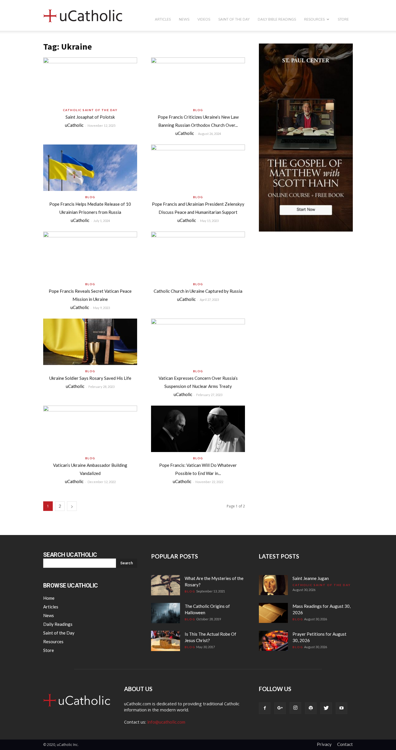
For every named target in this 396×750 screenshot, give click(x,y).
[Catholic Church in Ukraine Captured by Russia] (198, 255)
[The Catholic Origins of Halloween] (165, 613)
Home (49, 598)
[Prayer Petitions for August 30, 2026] (273, 641)
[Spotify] (311, 708)
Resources (314, 19)
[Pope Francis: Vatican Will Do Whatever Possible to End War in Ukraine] (198, 429)
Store (343, 19)
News (184, 19)
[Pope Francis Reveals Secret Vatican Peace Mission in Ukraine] (90, 255)
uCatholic (74, 125)
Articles (163, 19)
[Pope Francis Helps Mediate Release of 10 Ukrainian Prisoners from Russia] (90, 167)
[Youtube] (341, 708)
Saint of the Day (234, 19)
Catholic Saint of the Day (90, 110)
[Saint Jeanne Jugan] (273, 585)
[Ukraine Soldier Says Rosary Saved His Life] (90, 342)
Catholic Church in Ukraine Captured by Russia (198, 291)
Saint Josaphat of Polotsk (90, 117)
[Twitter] (326, 708)
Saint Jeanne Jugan (311, 578)
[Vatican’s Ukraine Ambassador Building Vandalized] (90, 429)
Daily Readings (57, 624)
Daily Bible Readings (277, 19)
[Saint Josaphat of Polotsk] (90, 80)
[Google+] (280, 708)
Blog (198, 110)
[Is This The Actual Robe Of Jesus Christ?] (165, 641)
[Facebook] (264, 708)
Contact (345, 744)
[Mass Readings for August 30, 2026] (273, 613)
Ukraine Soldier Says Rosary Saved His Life (90, 378)
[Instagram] (295, 708)
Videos (203, 19)
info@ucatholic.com (166, 721)
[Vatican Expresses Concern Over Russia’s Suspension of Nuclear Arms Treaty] (198, 342)
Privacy (324, 744)
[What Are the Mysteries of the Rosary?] (165, 585)
